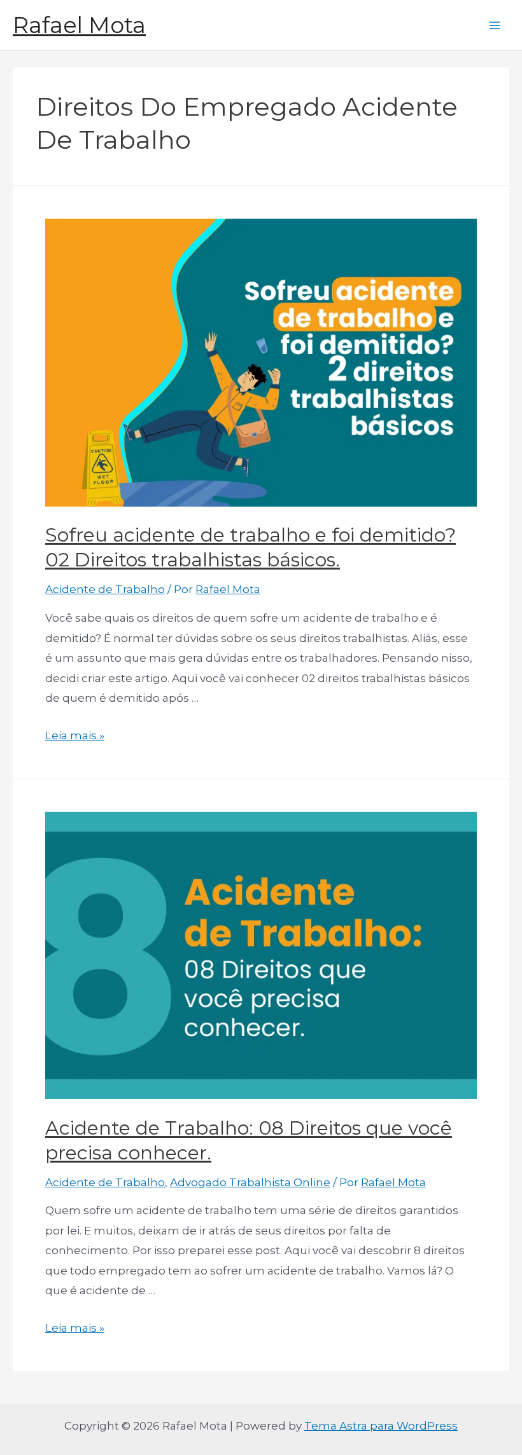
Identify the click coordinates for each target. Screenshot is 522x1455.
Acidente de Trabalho (105, 589)
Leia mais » (74, 735)
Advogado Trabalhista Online (250, 1182)
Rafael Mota (79, 25)
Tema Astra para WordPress (381, 1425)
